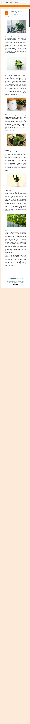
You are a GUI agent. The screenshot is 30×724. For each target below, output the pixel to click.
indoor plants (19, 280)
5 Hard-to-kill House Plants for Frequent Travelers (15, 13)
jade (23, 280)
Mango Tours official (16, 281)
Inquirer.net (18, 16)
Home (9, 5)
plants (23, 281)
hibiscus (14, 280)
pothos (10, 282)
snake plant (20, 282)
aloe (11, 280)
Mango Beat (9, 281)
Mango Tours (21, 278)
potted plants (14, 282)
